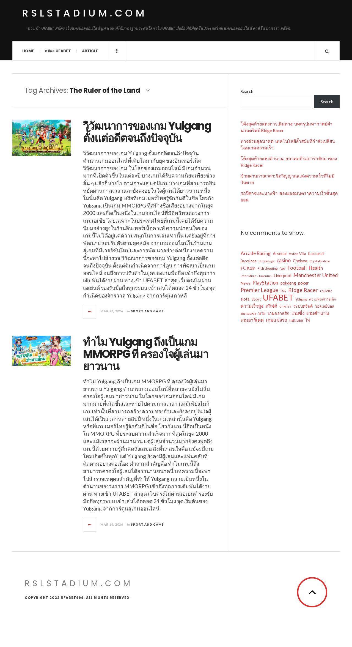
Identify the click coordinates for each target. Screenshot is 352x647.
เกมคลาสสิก (278, 313)
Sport (256, 299)
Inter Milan (248, 276)
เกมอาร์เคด (252, 320)
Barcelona (249, 261)
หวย (262, 313)
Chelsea (300, 260)
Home (28, 51)
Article (90, 51)
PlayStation (265, 283)
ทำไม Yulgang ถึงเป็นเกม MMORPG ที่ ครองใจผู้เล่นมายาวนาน (145, 354)
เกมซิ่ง (298, 313)
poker (303, 282)
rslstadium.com (84, 13)
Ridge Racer (303, 289)
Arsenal (280, 253)
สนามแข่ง (248, 313)
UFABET (278, 297)
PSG (283, 291)
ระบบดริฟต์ (303, 306)
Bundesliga (266, 261)
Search (247, 91)
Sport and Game (147, 311)
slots (245, 299)
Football (297, 267)
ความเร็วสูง (252, 306)
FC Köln (248, 268)
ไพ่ (307, 320)
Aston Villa (297, 254)
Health (316, 268)
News (245, 283)
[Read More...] (90, 311)
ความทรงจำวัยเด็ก (322, 299)
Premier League (259, 290)
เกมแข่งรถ (276, 320)
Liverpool (282, 275)
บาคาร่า (285, 306)
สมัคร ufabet (58, 51)
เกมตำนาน (318, 313)
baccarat (316, 253)
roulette (326, 291)
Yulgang (301, 299)
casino (284, 260)
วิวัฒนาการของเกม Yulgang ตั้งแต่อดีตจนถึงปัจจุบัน (147, 132)
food (282, 268)
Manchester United (315, 275)
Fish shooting (267, 268)
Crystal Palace (319, 261)
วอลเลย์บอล (324, 306)
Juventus (264, 276)
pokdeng (288, 283)
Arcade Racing (256, 253)
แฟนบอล (296, 320)
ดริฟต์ (271, 306)
